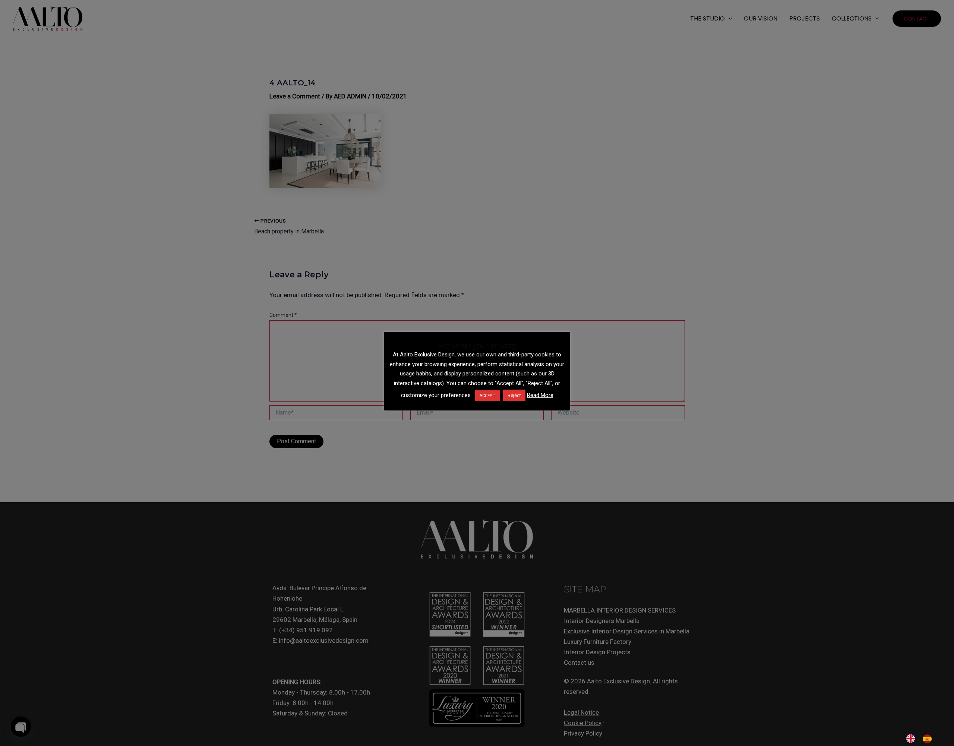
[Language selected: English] (922, 738)
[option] (929, 738)
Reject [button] (514, 395)
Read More (540, 395)
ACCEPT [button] (487, 395)
